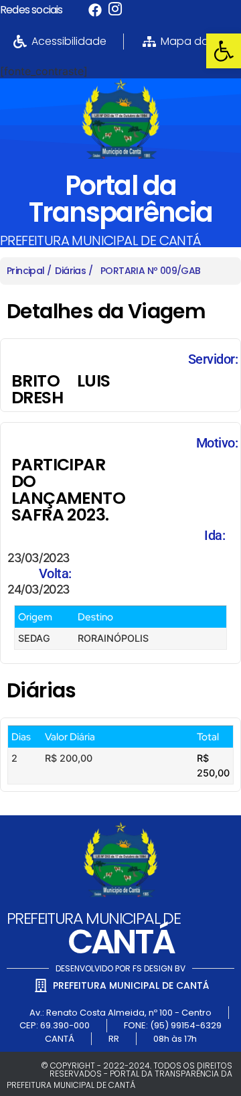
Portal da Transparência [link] (120, 199)
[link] (223, 50)
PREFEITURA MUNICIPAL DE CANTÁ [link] (101, 240)
